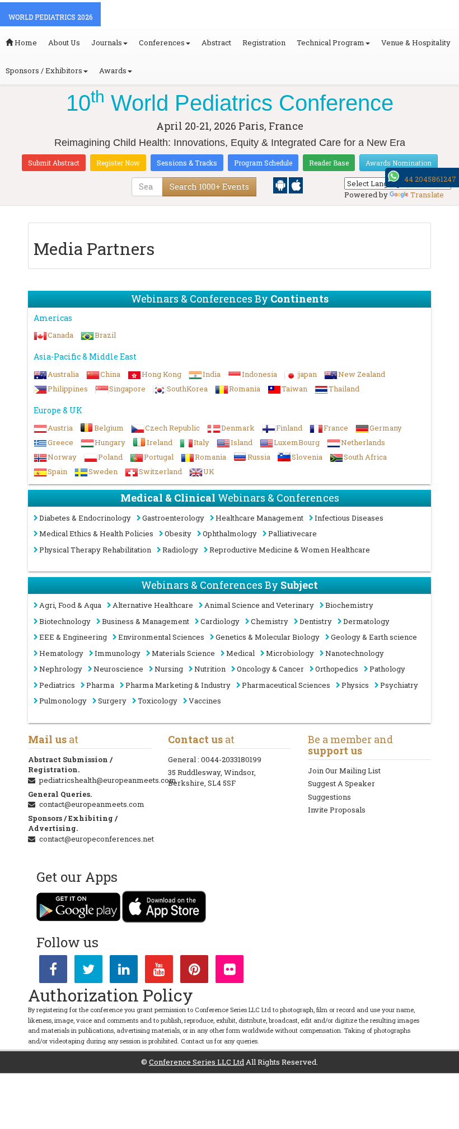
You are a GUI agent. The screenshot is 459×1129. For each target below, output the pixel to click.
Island (241, 442)
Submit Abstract (53, 162)
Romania (244, 389)
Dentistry (315, 621)
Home (25, 42)
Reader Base (329, 162)
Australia (63, 374)
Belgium (109, 428)
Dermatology (366, 621)
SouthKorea (187, 389)
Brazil (105, 335)
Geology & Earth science (374, 637)
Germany (385, 428)
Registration (263, 42)
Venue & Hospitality (416, 42)
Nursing (168, 669)
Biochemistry (349, 605)
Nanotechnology (354, 653)
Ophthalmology (230, 533)
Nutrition (210, 669)
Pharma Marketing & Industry (178, 685)
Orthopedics (336, 669)
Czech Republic (172, 428)
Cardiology (220, 621)
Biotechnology (65, 621)
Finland (289, 428)
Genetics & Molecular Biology (268, 637)
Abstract (216, 42)
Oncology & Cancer (270, 669)
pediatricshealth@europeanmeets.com (107, 780)
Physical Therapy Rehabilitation (95, 550)
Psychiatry (399, 685)
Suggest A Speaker (341, 783)
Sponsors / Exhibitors (44, 70)
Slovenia (307, 457)
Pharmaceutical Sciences (286, 685)
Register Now (118, 162)
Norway (62, 457)
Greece (60, 442)
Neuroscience (118, 669)
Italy (201, 442)
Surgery (112, 701)
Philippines (68, 389)
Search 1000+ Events (209, 186)
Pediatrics (57, 685)
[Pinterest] (194, 971)
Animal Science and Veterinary (259, 605)
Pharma (100, 685)
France (336, 428)
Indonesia (259, 374)
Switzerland (160, 471)
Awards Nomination (399, 162)
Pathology (387, 669)
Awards (113, 70)
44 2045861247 (430, 179)
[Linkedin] (124, 971)
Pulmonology (63, 701)
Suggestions (329, 797)
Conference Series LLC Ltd (196, 1062)
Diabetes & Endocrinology (85, 518)
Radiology (180, 550)
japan (307, 374)
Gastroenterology (173, 518)
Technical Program (330, 42)
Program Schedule (263, 162)
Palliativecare (292, 533)
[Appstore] (296, 184)
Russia (258, 457)
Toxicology (157, 701)
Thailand (344, 389)
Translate (427, 195)
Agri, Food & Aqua (70, 605)
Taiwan (294, 389)
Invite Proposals (337, 810)
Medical (240, 653)
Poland (110, 457)
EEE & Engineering (73, 637)
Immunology (117, 653)
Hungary (110, 442)
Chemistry (269, 621)
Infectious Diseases (349, 518)
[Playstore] (281, 184)
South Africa (365, 457)
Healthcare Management (259, 518)
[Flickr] (229, 971)
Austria (60, 428)
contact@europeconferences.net (96, 839)
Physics (355, 685)
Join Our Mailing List (344, 771)
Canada (60, 335)
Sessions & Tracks (187, 162)
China (110, 374)
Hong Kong (161, 374)
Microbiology (290, 653)
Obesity (178, 533)
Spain (57, 471)
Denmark (238, 428)
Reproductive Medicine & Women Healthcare (289, 550)
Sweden (103, 471)
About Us (64, 42)
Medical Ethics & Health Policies (96, 533)
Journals (106, 42)
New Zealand (361, 374)
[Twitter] (88, 971)
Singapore (127, 389)
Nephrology (60, 669)
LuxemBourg (297, 442)
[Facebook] (53, 971)
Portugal (159, 457)
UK (208, 471)
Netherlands (363, 442)
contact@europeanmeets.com (91, 804)
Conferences (162, 42)
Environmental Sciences (161, 637)
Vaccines (205, 701)
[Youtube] (159, 971)
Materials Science (183, 653)
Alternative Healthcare (153, 605)
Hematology (61, 653)
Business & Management (145, 621)
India (212, 374)
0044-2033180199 (231, 759)
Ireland (159, 442)
